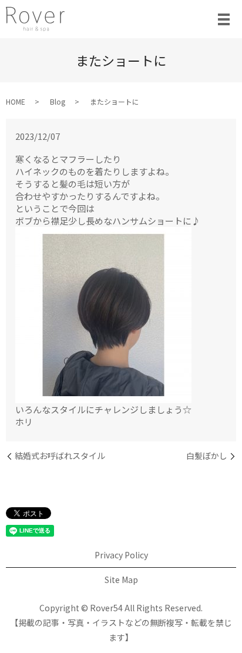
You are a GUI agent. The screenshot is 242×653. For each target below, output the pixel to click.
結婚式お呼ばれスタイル (60, 455)
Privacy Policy (121, 555)
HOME (15, 101)
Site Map (121, 579)
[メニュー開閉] (224, 19)
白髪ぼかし (206, 455)
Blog (57, 101)
